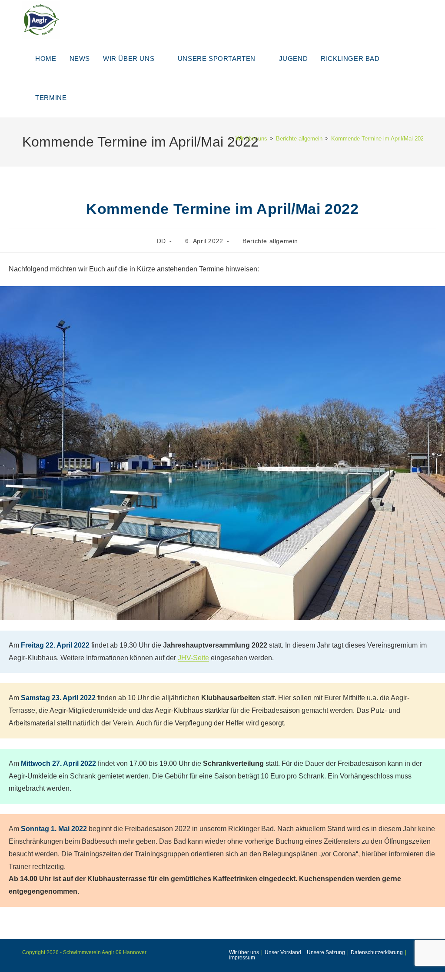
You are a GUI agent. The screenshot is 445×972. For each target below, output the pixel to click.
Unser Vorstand (283, 952)
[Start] (224, 138)
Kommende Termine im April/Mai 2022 (379, 138)
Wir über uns (244, 952)
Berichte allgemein (270, 240)
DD (161, 240)
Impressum (242, 958)
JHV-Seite (193, 657)
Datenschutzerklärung (377, 952)
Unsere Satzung (326, 952)
